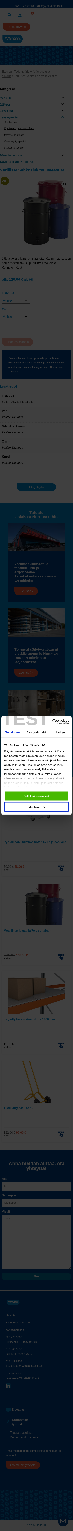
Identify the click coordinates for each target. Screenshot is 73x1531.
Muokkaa (34, 807)
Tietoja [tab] (60, 732)
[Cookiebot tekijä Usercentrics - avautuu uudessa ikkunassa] (52, 721)
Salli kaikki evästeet (36, 795)
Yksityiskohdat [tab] (36, 732)
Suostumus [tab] (12, 732)
